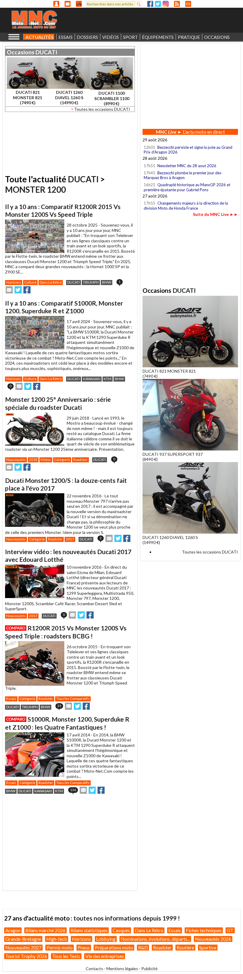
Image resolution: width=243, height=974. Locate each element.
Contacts (94, 968)
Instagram (166, 4)
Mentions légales (122, 968)
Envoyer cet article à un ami (9, 289)
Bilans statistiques (89, 930)
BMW (106, 282)
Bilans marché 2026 (45, 930)
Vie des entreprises (104, 956)
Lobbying (106, 939)
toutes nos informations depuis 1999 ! (126, 918)
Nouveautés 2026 (213, 939)
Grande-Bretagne (23, 939)
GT (230, 930)
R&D (143, 947)
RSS (177, 4)
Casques (121, 930)
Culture (30, 282)
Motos (46, 459)
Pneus (84, 947)
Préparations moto (114, 947)
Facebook (150, 4)
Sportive (207, 947)
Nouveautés (16, 459)
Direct (188, 4)
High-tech (56, 939)
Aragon (12, 930)
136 (73, 790)
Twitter (158, 4)
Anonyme (56, 4)
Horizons (13, 282)
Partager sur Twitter (18, 289)
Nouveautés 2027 (23, 947)
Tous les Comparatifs (72, 698)
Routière (185, 947)
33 (59, 705)
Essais (11, 698)
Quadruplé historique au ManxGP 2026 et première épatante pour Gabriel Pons (187, 187)
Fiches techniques (204, 930)
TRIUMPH (91, 282)
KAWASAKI (91, 379)
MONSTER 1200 (35, 189)
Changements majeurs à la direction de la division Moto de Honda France (186, 205)
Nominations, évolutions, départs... (155, 939)
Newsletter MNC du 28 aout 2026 (186, 165)
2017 (70, 539)
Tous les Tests (66, 956)
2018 (33, 459)
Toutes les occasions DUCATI (102, 109)
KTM (107, 379)
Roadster (80, 459)
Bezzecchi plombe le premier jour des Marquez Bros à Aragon (182, 175)
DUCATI (46, 52)
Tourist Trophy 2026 (26, 956)
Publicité (149, 968)
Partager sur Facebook (27, 289)
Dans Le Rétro (51, 282)
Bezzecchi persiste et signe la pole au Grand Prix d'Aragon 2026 (188, 149)
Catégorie (62, 459)
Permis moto (60, 947)
